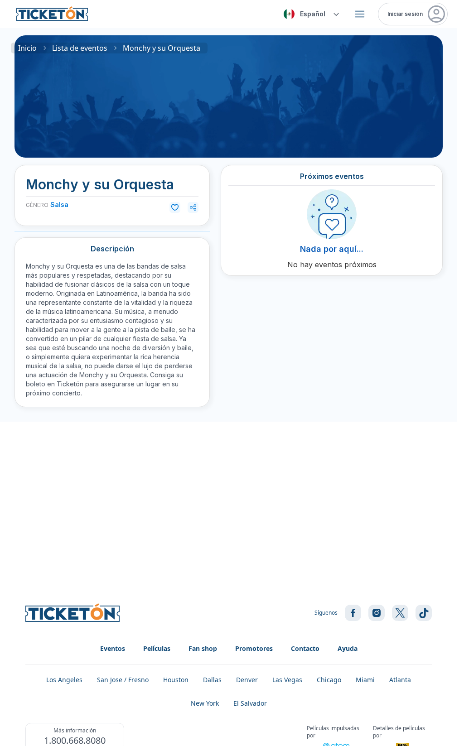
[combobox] (310, 14)
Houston (175, 679)
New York (205, 703)
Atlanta (400, 679)
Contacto (305, 648)
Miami (365, 679)
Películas (156, 648)
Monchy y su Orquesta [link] (161, 48)
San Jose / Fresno (123, 679)
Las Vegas (287, 679)
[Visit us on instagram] (376, 613)
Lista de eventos (79, 48)
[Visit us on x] (400, 613)
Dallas (212, 679)
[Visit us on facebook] (353, 613)
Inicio (27, 48)
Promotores (254, 648)
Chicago (329, 679)
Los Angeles (64, 679)
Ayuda (348, 648)
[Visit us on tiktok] (424, 613)
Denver (247, 679)
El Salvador (250, 703)
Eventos (112, 648)
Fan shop (202, 648)
